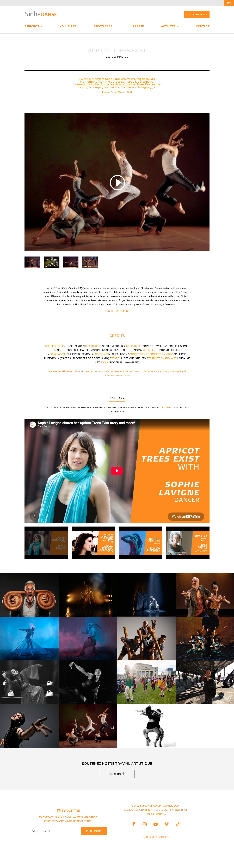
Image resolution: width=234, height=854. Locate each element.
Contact (203, 26)
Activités (168, 26)
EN (229, 3)
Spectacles (103, 26)
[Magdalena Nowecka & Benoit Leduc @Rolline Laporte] (51, 267)
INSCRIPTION (94, 831)
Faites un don (117, 774)
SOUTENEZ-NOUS (196, 14)
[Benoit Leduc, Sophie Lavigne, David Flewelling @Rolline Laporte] (32, 267)
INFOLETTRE (71, 810)
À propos (31, 26)
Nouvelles (68, 26)
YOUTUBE (165, 407)
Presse (138, 26)
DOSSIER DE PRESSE (117, 311)
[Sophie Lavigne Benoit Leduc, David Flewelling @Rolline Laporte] (71, 267)
